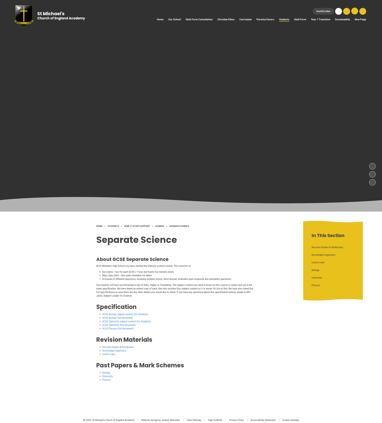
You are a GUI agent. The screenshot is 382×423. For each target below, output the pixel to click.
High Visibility (215, 420)
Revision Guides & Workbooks (118, 347)
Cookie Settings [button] (290, 420)
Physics (106, 379)
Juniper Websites (170, 420)
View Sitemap (194, 420)
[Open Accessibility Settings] (362, 11)
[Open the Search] (346, 11)
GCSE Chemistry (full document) (118, 325)
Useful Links (323, 11)
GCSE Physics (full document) (117, 328)
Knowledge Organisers (114, 350)
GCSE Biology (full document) (117, 317)
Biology (106, 372)
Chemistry (107, 376)
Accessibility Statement (263, 420)
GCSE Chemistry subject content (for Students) (126, 321)
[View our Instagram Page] (338, 11)
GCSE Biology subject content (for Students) (125, 314)
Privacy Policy (236, 420)
